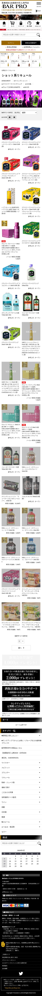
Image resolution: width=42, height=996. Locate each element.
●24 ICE (26, 87)
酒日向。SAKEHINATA (10, 758)
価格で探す (6, 787)
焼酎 (3, 807)
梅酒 (3, 817)
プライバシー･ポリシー (9, 960)
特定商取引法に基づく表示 (10, 957)
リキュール (11, 70)
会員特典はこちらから (32, 47)
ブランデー (6, 772)
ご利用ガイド (6, 954)
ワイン (4, 802)
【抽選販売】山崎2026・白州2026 (14, 753)
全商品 (4, 70)
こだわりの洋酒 (7, 792)
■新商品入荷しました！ (10, 735)
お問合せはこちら (7, 892)
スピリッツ (6, 767)
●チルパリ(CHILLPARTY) (11, 87)
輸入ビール (6, 822)
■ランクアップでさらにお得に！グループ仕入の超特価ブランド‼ (21, 741)
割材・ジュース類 (8, 782)
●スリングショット (21, 81)
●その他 (28, 84)
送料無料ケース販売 (9, 797)
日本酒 (4, 812)
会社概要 (4, 968)
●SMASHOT (6, 81)
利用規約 (4, 966)
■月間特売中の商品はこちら (12, 748)
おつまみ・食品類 (8, 827)
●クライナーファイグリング (12, 84)
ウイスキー (6, 763)
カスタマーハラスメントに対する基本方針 (14, 963)
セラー (4, 832)
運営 (7, 875)
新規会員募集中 (31, 43)
